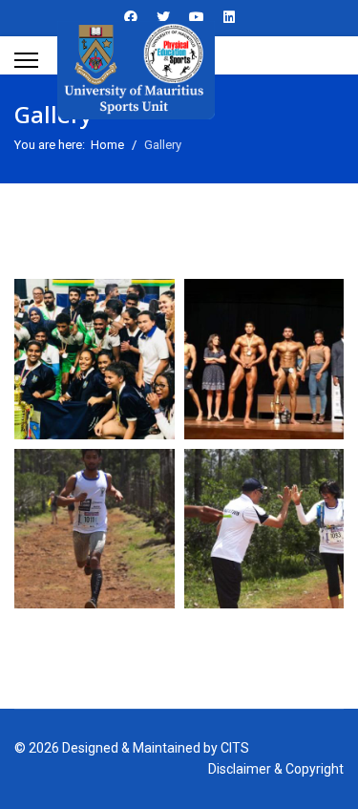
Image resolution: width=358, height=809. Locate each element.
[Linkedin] (229, 17)
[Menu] (26, 60)
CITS (235, 748)
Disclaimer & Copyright (276, 769)
